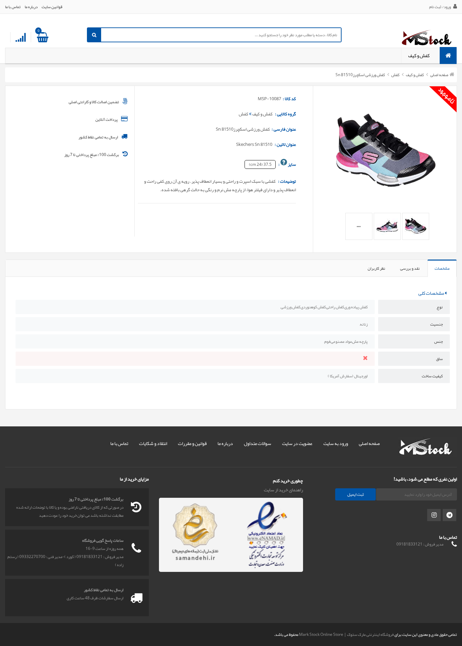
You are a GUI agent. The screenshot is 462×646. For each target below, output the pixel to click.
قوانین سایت (52, 7)
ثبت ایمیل (355, 494)
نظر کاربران (376, 268)
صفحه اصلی (439, 75)
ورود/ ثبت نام (440, 7)
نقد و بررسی (410, 268)
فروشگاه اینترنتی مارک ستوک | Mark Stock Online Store (346, 634)
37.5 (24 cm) (260, 164)
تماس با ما (13, 7)
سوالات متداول (257, 443)
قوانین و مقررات (192, 443)
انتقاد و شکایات (153, 443)
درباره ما (31, 7)
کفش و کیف (419, 56)
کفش (395, 75)
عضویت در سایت (297, 443)
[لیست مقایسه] (21, 37)
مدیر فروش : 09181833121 (419, 544)
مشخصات (442, 268)
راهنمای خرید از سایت (283, 489)
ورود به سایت (335, 443)
